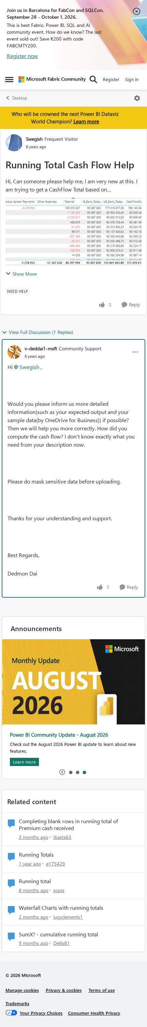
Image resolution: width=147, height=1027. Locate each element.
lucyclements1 (68, 917)
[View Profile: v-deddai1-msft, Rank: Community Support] (14, 352)
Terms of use (102, 990)
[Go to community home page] (52, 79)
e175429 (55, 863)
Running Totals (36, 854)
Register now (22, 55)
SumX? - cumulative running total (58, 934)
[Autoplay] (62, 772)
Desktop (19, 98)
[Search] (93, 79)
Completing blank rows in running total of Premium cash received (68, 825)
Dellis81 (61, 943)
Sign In (131, 79)
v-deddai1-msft (41, 348)
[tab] (70, 772)
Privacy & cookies (64, 990)
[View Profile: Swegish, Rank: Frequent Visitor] (14, 142)
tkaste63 (62, 837)
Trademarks (17, 1003)
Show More (25, 274)
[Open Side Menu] (9, 79)
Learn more (86, 121)
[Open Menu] (137, 98)
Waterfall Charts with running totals (61, 907)
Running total (35, 881)
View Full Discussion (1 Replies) (41, 332)
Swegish (34, 139)
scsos (58, 890)
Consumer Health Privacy (94, 1013)
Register (111, 79)
